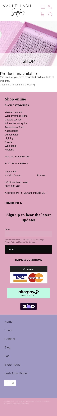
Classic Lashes (13, 119)
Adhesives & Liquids (16, 123)
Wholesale (10, 146)
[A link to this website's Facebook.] (7, 383)
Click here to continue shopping (17, 84)
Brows (8, 142)
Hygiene (9, 149)
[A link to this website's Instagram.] (13, 383)
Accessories (11, 130)
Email (7, 229)
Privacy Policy (10, 242)
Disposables (11, 134)
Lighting (9, 138)
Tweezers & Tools (14, 127)
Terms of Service (25, 242)
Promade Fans (21, 115)
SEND (12, 249)
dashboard (30, 402)
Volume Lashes (13, 112)
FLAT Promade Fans (16, 163)
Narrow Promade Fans (17, 156)
